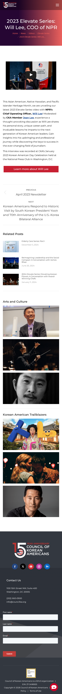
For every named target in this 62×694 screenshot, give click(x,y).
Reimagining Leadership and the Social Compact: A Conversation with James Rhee (40, 260)
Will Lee (37, 113)
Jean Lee (28, 117)
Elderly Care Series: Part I (33, 241)
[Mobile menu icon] (57, 5)
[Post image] (11, 246)
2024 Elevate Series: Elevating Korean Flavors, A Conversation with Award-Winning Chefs (39, 276)
